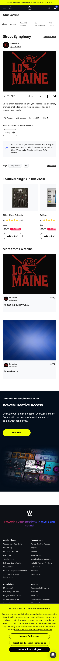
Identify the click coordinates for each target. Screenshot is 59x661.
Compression (15, 166)
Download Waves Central (41, 559)
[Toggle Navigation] (4, 8)
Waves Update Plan (11, 592)
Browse (13, 24)
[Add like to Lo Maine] (54, 298)
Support (6, 603)
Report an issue (49, 37)
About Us (34, 595)
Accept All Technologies (29, 649)
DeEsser (44, 215)
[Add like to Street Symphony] (47, 118)
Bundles (34, 551)
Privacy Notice (36, 603)
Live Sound (35, 567)
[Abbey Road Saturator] (20, 197)
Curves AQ (7, 548)
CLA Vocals (8, 567)
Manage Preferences (29, 636)
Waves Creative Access (40, 544)
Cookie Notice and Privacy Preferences (33, 629)
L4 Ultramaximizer (10, 551)
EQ (26, 166)
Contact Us (35, 592)
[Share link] (40, 96)
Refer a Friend (36, 574)
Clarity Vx (7, 555)
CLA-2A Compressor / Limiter (15, 571)
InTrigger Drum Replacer (13, 563)
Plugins (34, 548)
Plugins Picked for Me (12, 595)
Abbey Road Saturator (13, 215)
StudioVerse (35, 555)
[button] (53, 655)
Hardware (34, 571)
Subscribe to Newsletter (40, 588)
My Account (8, 588)
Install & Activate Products (41, 563)
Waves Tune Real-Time (12, 544)
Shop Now (46, 2)
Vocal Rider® (8, 559)
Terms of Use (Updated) (40, 599)
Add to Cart (12, 236)
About (4, 24)
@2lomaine (15, 46)
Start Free (16, 432)
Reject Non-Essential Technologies (29, 643)
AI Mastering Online (11, 599)
